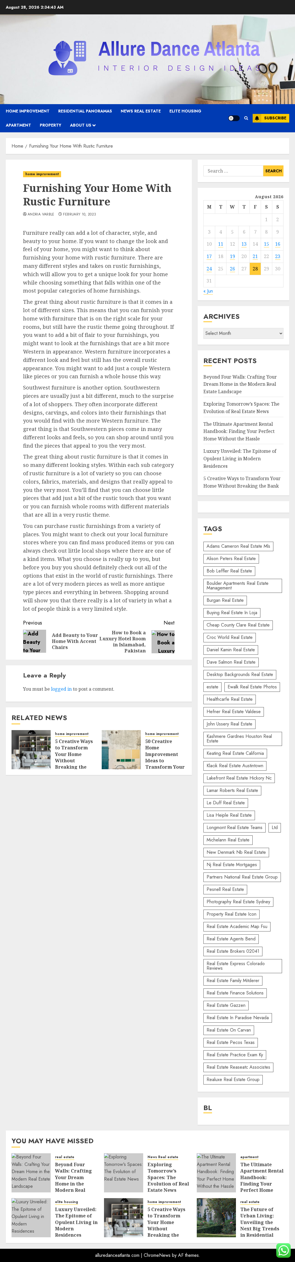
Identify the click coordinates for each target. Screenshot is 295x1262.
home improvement (28, 111)
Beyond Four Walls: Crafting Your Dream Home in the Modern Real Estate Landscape (240, 384)
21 (255, 256)
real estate (64, 1157)
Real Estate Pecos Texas (231, 1042)
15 (266, 244)
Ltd (275, 827)
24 (209, 269)
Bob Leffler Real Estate (229, 571)
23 (277, 256)
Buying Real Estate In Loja (232, 612)
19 (232, 256)
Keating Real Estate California (235, 753)
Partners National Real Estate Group (242, 877)
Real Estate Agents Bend (231, 938)
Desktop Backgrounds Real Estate (240, 674)
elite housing (185, 111)
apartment (18, 125)
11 (220, 244)
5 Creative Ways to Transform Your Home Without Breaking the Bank (74, 757)
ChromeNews (157, 1255)
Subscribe (275, 118)
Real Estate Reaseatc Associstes (238, 1067)
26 (232, 269)
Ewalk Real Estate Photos (252, 686)
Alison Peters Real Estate (231, 558)
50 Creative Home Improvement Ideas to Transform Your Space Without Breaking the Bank (165, 764)
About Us (80, 125)
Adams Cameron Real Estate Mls (238, 546)
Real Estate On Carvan (229, 1030)
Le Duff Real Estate (226, 802)
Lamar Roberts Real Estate (232, 790)
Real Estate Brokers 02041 (233, 951)
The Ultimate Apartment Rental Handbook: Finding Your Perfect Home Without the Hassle (239, 431)
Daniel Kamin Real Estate (231, 649)
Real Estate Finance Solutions (235, 993)
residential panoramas (85, 111)
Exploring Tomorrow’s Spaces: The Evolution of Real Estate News (168, 1177)
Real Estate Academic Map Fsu (237, 926)
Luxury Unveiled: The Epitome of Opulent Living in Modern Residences (239, 458)
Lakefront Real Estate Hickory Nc (239, 778)
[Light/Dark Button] (234, 118)
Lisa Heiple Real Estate (229, 815)
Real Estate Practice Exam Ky (235, 1054)
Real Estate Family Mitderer (233, 980)
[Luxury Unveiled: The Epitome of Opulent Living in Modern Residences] (31, 1217)
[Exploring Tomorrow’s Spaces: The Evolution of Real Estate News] (123, 1172)
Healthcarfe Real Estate (230, 699)
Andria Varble (41, 214)
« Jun (208, 291)
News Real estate (141, 111)
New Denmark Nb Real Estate (236, 852)
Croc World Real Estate (230, 637)
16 (277, 244)
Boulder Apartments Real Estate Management (237, 585)
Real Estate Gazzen (226, 1005)
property (50, 125)
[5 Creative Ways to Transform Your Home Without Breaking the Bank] (31, 749)
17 (209, 256)
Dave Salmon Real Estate (231, 662)
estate (212, 686)
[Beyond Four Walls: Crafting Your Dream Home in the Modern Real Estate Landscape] (31, 1172)
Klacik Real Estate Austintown (235, 765)
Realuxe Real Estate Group (233, 1079)
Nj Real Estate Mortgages (232, 864)
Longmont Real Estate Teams (234, 827)
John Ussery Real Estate (229, 724)
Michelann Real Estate (228, 840)
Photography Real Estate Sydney (238, 901)
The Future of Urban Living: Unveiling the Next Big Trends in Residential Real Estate (259, 1225)
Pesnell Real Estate (225, 889)
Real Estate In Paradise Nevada (238, 1017)
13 (244, 244)
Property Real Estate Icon (231, 914)
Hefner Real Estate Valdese (234, 711)
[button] (246, 118)
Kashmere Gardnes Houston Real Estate (239, 738)
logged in (61, 689)
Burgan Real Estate (225, 600)
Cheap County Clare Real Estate (238, 625)
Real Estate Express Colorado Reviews (236, 965)
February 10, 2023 (79, 214)
